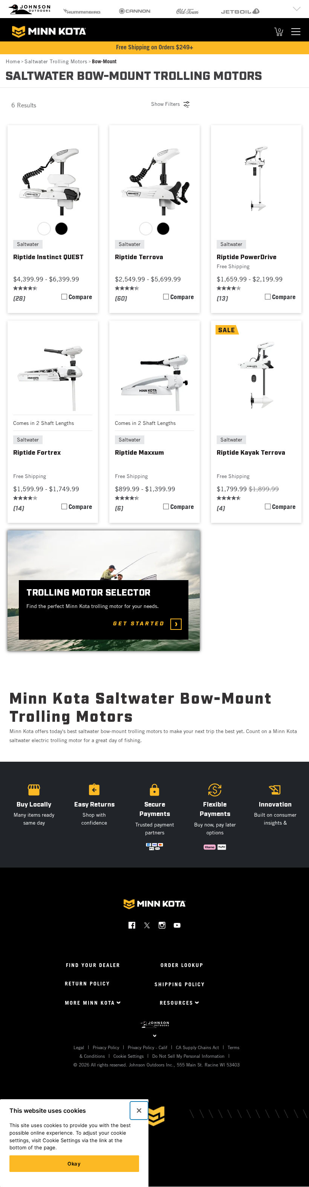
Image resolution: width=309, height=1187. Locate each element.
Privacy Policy (106, 1047)
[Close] (139, 1110)
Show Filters (165, 104)
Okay (74, 1164)
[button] (94, 814)
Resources (176, 1002)
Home (13, 61)
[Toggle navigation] (296, 31)
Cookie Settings (128, 1056)
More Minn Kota (90, 1002)
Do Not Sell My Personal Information (188, 1056)
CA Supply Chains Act (197, 1047)
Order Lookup (182, 965)
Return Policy (87, 983)
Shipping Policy (179, 984)
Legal (78, 1047)
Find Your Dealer (93, 965)
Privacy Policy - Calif (147, 1047)
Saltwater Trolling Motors (55, 61)
